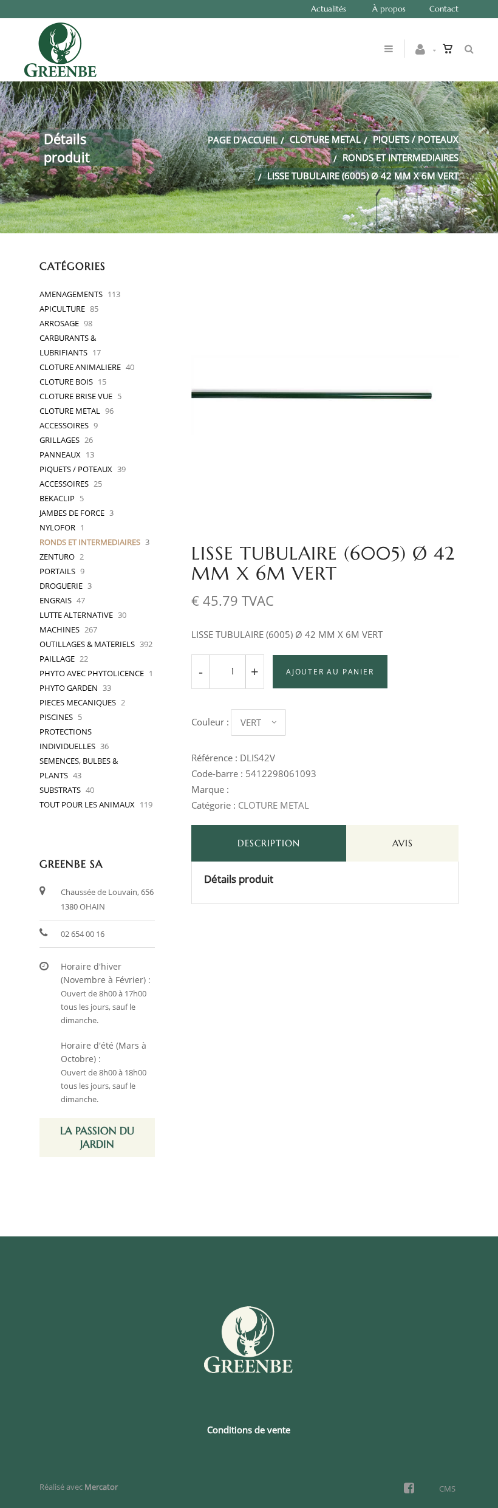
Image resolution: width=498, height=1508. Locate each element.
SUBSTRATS (60, 789)
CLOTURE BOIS (66, 381)
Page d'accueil (243, 140)
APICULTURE (62, 308)
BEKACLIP (57, 498)
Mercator (101, 1486)
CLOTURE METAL (325, 139)
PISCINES (56, 716)
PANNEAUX (60, 454)
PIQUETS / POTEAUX (416, 139)
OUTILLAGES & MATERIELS (87, 644)
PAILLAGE (57, 658)
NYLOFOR (57, 527)
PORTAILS (57, 571)
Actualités (328, 9)
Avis (402, 843)
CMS (447, 1488)
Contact (444, 9)
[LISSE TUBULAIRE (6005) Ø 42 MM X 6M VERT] (325, 269)
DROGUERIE (61, 585)
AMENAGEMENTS (71, 294)
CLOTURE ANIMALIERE (80, 367)
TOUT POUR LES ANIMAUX (87, 804)
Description (268, 843)
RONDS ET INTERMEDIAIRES (401, 157)
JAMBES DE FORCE (71, 512)
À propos (389, 9)
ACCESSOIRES (64, 425)
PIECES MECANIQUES (77, 702)
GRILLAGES (59, 439)
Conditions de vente (248, 1430)
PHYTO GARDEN (68, 687)
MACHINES (59, 629)
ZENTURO (57, 556)
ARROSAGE (59, 323)
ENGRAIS (55, 600)
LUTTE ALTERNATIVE (76, 614)
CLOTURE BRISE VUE (75, 396)
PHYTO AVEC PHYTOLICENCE (91, 673)
